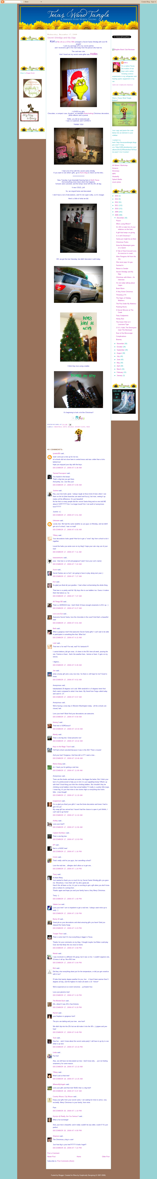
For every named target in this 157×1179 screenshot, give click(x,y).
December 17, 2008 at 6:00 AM (67, 485)
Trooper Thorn (58, 934)
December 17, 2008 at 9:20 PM (67, 1007)
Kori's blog (83, 173)
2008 (117, 215)
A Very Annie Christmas (124, 292)
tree (88, 427)
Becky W (56, 919)
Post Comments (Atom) (65, 1161)
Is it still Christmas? (123, 236)
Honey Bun (120, 319)
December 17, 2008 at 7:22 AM (67, 564)
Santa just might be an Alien (126, 239)
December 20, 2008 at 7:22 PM (67, 1148)
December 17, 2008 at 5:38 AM (67, 468)
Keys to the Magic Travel (62, 747)
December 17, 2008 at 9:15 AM (67, 638)
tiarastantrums (58, 558)
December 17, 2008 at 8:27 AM (67, 608)
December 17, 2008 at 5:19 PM (67, 995)
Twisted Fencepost (59, 473)
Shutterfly (115, 176)
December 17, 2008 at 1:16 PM (67, 851)
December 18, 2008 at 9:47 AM (67, 1091)
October (120, 347)
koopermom (57, 801)
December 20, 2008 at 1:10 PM (67, 1111)
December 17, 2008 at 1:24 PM (67, 869)
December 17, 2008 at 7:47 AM (67, 596)
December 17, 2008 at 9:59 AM (67, 717)
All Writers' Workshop (119, 165)
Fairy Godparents (122, 315)
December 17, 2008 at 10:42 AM (68, 741)
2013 (117, 199)
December (120, 218)
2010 (117, 209)
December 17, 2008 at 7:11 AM (67, 552)
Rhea (126, 62)
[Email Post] (70, 424)
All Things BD (58, 602)
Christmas (58, 427)
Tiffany (55, 535)
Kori (54, 582)
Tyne (54, 1038)
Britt (54, 968)
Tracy (55, 874)
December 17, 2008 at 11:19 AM (68, 795)
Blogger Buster (30, 73)
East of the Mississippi (124, 333)
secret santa (80, 427)
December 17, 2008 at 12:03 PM (68, 839)
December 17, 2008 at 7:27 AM (67, 576)
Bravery (119, 339)
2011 (117, 205)
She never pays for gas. (124, 262)
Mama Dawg (57, 764)
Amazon (115, 168)
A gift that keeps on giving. (125, 232)
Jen (54, 671)
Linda (55, 1052)
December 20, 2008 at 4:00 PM (67, 1130)
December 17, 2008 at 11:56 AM (68, 827)
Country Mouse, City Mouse (63, 1096)
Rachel (55, 1013)
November (120, 343)
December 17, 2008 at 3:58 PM (67, 948)
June (119, 359)
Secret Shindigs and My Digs (61, 37)
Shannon (56, 1136)
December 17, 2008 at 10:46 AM (68, 758)
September (121, 350)
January (120, 375)
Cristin (55, 857)
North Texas (95, 180)
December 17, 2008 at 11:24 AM (68, 815)
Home (79, 1157)
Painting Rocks (121, 307)
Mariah (55, 953)
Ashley (55, 821)
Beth (54, 628)
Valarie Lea (57, 904)
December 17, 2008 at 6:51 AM (67, 515)
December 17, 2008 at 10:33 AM (68, 729)
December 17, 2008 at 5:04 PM (67, 963)
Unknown (56, 520)
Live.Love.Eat (58, 614)
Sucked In (119, 265)
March (119, 369)
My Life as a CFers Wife (66, 42)
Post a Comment (53, 1153)
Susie (55, 570)
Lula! (54, 643)
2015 (117, 196)
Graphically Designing (87, 1175)
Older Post (106, 1157)
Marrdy (55, 734)
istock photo (116, 182)
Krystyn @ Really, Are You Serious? (65, 1116)
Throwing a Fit (121, 295)
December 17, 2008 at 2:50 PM (67, 913)
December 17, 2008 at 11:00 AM (68, 770)
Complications (121, 336)
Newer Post (51, 1157)
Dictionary (115, 171)
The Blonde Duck (59, 1001)
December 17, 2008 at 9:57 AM (67, 697)
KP (54, 845)
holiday (71, 427)
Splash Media (117, 179)
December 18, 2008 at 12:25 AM (68, 1079)
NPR (114, 174)
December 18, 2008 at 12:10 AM (68, 1067)
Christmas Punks (122, 242)
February (120, 372)
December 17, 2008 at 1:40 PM (67, 899)
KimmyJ (56, 722)
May (118, 363)
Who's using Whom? (123, 224)
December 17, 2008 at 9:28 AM (67, 665)
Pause (118, 221)
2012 (117, 202)
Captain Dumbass (59, 833)
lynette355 (56, 453)
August (119, 353)
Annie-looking (88, 113)
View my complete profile (122, 85)
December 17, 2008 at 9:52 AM (67, 680)
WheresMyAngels (59, 1084)
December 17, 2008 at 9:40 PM (67, 1032)
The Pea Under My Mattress (126, 304)
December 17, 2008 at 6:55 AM (67, 530)
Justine (55, 490)
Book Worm (120, 288)
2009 (117, 212)
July (118, 356)
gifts (65, 427)
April (118, 366)
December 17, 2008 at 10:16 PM (68, 1047)
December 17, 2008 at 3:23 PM (67, 928)
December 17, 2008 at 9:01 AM (67, 623)
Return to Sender (122, 268)
